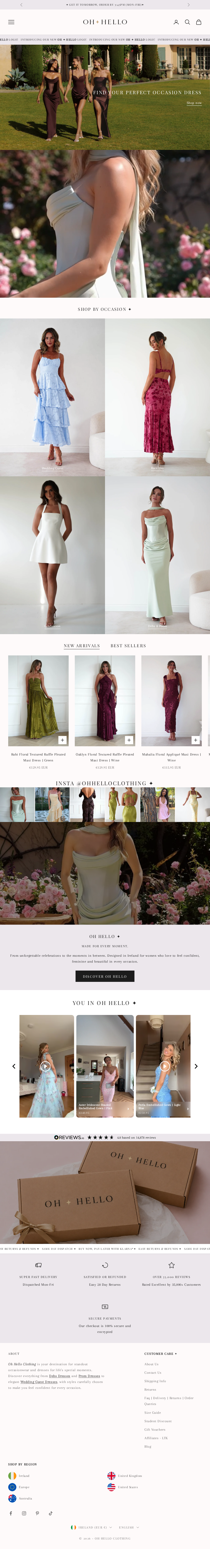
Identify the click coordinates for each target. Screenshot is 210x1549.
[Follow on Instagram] (24, 1513)
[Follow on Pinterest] (37, 1513)
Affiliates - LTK (156, 1438)
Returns (150, 1389)
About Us (151, 1364)
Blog (147, 1446)
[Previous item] (13, 1066)
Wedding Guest (52, 468)
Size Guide (152, 1413)
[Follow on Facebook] (10, 1513)
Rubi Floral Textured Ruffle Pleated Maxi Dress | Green (38, 757)
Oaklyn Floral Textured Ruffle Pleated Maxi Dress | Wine (105, 757)
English (126, 1527)
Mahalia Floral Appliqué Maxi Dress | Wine (171, 757)
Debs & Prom (157, 626)
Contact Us (153, 1372)
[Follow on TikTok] (50, 1513)
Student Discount (158, 1421)
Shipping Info (155, 1381)
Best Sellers (128, 645)
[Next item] (196, 1066)
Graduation (52, 626)
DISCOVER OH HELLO (105, 976)
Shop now (194, 103)
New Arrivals (82, 645)
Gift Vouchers (154, 1429)
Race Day (157, 468)
